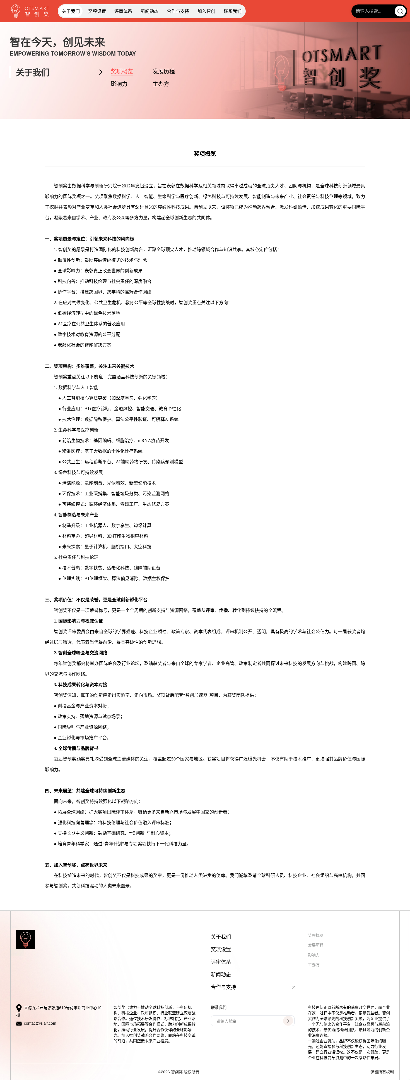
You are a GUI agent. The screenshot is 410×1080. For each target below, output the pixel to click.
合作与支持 (178, 11)
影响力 (119, 84)
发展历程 (164, 71)
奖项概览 (122, 71)
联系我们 (233, 11)
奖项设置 (97, 11)
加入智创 (206, 11)
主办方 (161, 84)
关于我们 (71, 11)
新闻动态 (149, 11)
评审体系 (123, 11)
